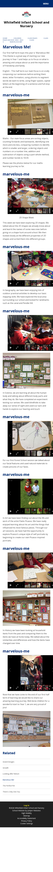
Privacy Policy (26, 821)
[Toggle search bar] (5, 3)
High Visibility (26, 813)
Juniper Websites (34, 810)
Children (17, 38)
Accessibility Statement (26, 818)
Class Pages (32, 38)
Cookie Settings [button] (26, 823)
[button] (13, 113)
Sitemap (26, 816)
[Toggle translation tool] (11, 3)
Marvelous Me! (16, 42)
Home (5, 38)
